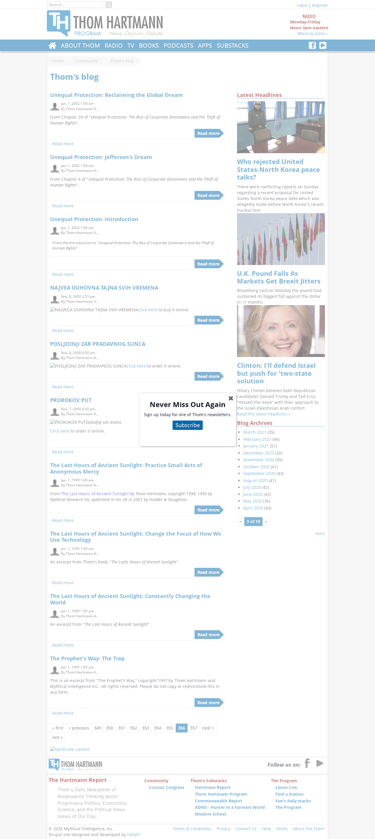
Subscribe (187, 424)
